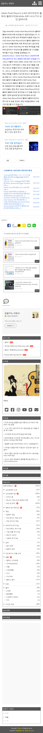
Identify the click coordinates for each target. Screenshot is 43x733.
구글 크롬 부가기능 (23, 532)
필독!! (8, 342)
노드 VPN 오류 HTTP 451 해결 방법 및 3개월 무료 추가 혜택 (21, 429)
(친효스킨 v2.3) (29, 731)
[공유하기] (11, 160)
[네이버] (29, 226)
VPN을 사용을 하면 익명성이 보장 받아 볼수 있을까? (21, 449)
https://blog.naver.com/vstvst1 (14, 140)
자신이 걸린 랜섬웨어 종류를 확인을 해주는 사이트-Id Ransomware (21, 460)
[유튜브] (24, 410)
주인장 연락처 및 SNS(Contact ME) (19, 346)
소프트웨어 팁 (8, 170)
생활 (22, 557)
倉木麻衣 (23, 594)
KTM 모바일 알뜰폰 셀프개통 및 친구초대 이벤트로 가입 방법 (21, 423)
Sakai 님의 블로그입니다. (13, 321)
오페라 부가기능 (23, 538)
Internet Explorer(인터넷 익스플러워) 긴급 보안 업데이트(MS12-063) (16, 207)
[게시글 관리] (13, 160)
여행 (23, 567)
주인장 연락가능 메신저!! (15, 355)
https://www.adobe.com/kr (13, 123)
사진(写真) (23, 570)
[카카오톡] (19, 226)
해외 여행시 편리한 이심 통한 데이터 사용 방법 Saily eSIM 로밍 (21, 454)
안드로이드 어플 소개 (22, 553)
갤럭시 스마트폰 (23, 560)
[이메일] (36, 410)
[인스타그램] (18, 410)
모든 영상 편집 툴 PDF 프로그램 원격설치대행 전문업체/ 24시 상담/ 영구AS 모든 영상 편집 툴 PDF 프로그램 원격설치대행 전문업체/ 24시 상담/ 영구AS (14, 147)
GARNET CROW (23, 597)
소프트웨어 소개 (22, 490)
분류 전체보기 (21, 486)
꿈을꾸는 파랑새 (7, 3)
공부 (22, 543)
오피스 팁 (23, 497)
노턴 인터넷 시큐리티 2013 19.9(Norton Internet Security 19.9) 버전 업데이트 (17, 199)
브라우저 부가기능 (22, 525)
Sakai (19, 728)
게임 (22, 511)
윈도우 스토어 (23, 535)
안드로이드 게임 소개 (23, 518)
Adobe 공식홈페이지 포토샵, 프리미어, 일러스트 (14, 126)
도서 (23, 573)
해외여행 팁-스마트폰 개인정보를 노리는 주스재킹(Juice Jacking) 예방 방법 (21, 439)
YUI (23, 600)
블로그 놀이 (23, 580)
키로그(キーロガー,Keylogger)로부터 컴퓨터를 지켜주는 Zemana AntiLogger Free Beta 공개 (17, 183)
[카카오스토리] (24, 226)
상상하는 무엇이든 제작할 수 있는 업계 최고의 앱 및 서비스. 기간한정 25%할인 (14, 131)
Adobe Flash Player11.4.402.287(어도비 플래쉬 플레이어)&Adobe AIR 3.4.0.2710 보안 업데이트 (21, 16)
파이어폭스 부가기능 (23, 529)
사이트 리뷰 (22, 604)
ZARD (23, 591)
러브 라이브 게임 (23, 521)
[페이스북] (9, 226)
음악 (22, 588)
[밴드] (34, 226)
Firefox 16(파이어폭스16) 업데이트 (14, 192)
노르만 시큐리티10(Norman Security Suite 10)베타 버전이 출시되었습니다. (16, 203)
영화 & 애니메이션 (22, 508)
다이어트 (23, 576)
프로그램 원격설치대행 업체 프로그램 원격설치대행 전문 (14, 143)
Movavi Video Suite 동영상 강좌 (23, 500)
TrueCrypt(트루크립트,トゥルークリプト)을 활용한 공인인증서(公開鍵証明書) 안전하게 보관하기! (17, 177)
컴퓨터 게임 (23, 515)
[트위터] (14, 226)
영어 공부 (23, 546)
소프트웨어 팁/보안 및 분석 (15, 25)
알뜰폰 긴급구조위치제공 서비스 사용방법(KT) (21, 444)
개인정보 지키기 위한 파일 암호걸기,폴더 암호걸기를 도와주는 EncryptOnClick (17, 195)
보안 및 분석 (16, 170)
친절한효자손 (20, 730)
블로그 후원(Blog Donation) (16, 350)
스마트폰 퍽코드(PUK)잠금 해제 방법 (18, 434)
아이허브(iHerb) (23, 563)
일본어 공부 (23, 549)
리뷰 (22, 584)
